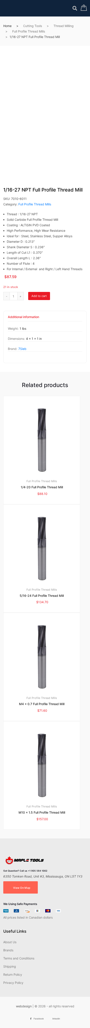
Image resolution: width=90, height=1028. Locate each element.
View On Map (21, 887)
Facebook (39, 1018)
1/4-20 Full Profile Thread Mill (42, 487)
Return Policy (12, 974)
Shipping (9, 966)
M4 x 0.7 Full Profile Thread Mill (41, 704)
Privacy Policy (13, 983)
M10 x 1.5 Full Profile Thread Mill (42, 812)
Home (7, 26)
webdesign (24, 1006)
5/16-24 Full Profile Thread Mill (42, 595)
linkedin (56, 1018)
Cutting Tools (32, 26)
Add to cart (39, 296)
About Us (9, 942)
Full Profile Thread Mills (28, 31)
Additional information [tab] (23, 317)
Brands (8, 950)
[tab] (23, 318)
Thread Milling (64, 26)
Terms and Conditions (18, 958)
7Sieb (22, 349)
